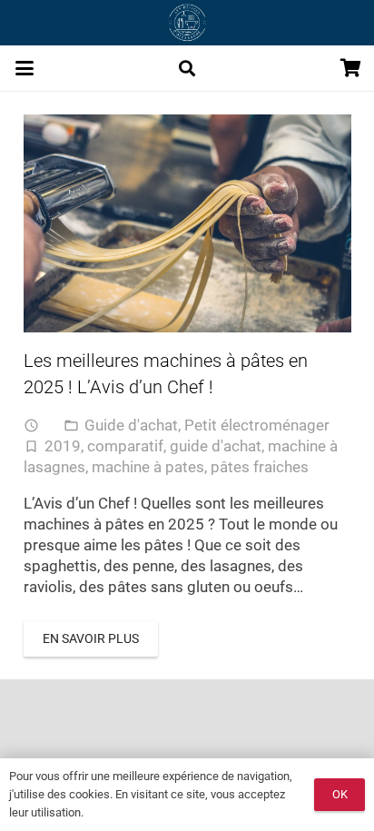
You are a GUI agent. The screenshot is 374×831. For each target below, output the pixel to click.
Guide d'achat (131, 425)
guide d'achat (215, 446)
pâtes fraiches (260, 467)
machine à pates (148, 467)
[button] (24, 68)
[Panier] (351, 68)
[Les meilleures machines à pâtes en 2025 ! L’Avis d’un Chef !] (187, 223)
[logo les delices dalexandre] (186, 22)
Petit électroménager (257, 425)
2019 (62, 446)
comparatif (125, 446)
